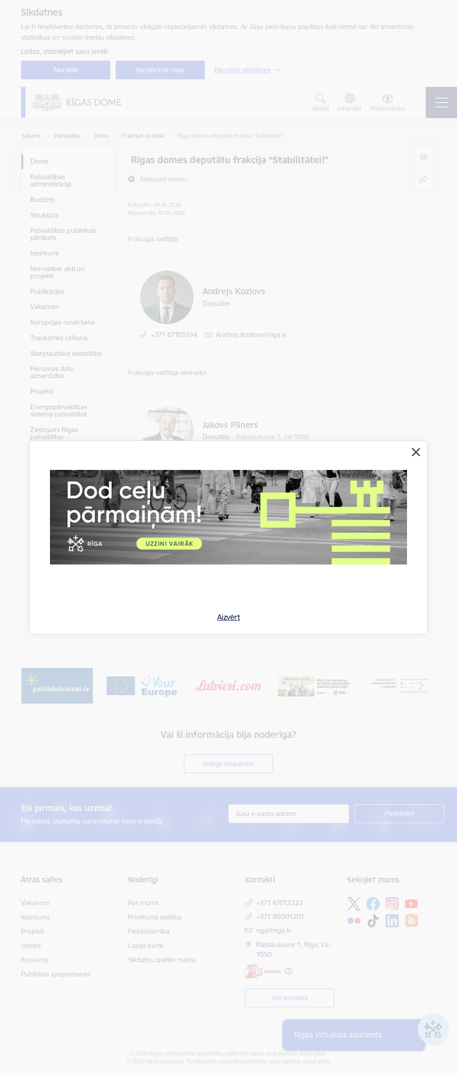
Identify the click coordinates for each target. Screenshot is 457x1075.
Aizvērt (228, 617)
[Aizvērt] (416, 452)
